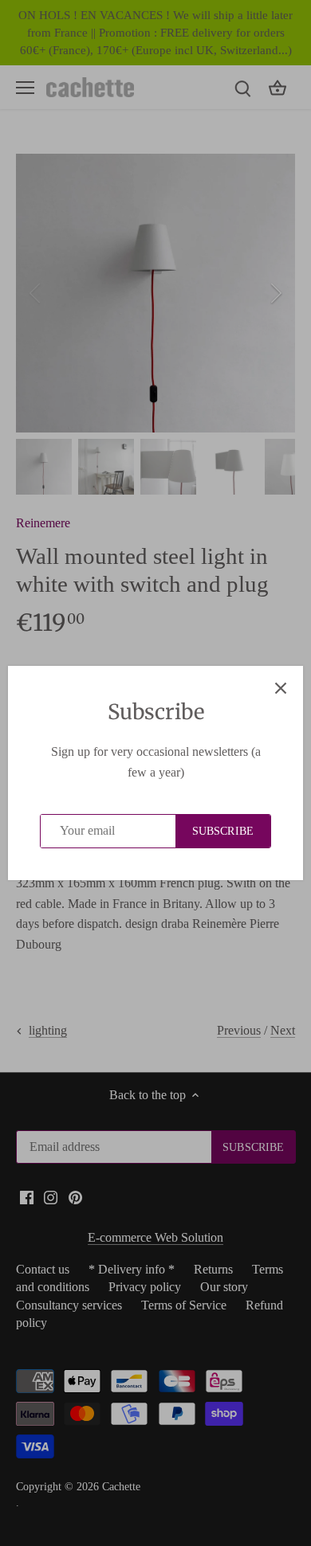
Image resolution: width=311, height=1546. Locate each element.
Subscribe (223, 831)
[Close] (280, 688)
